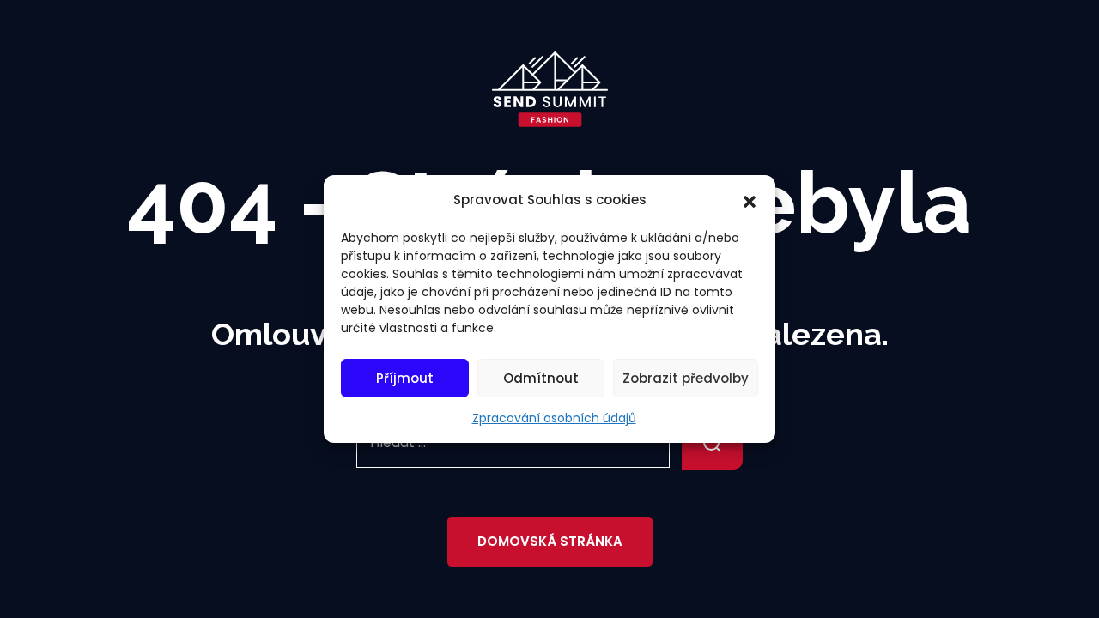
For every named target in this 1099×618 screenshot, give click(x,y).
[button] (749, 200)
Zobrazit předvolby (685, 378)
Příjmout (405, 378)
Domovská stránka (549, 541)
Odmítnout (541, 378)
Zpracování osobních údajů (554, 418)
